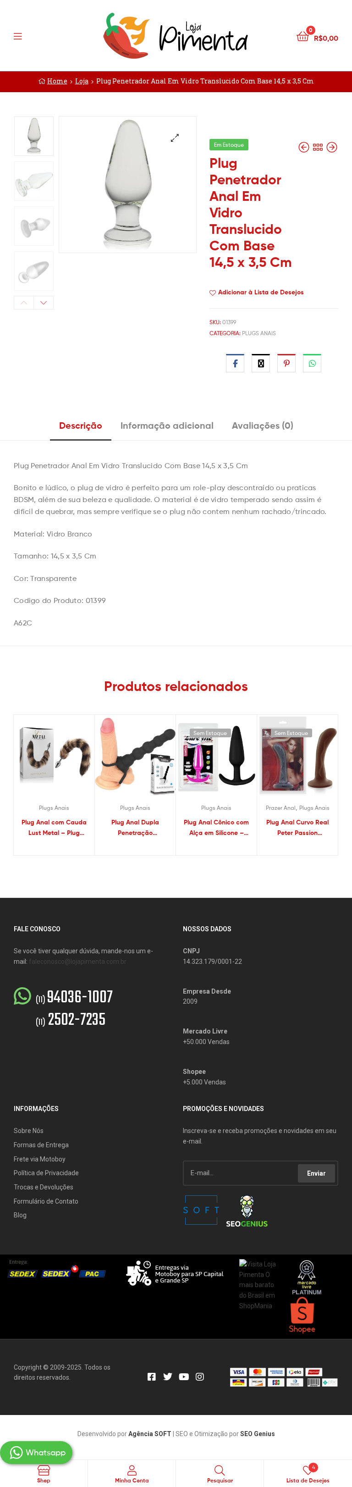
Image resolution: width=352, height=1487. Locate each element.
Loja (81, 81)
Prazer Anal (281, 807)
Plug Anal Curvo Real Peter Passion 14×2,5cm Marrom (297, 828)
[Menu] (37, 35)
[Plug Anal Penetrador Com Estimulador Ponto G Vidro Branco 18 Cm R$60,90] (304, 147)
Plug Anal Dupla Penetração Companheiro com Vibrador (135, 828)
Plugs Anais (259, 333)
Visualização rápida (65, 758)
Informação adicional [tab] (167, 425)
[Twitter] (167, 1377)
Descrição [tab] (80, 425)
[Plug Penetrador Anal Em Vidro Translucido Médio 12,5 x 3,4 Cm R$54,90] (331, 147)
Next (43, 303)
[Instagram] (199, 1377)
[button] (175, 137)
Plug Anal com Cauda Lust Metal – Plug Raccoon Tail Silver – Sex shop (54, 828)
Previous (24, 303)
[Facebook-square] (151, 1377)
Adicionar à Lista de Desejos (261, 292)
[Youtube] (183, 1377)
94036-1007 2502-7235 (74, 1009)
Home (57, 81)
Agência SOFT (149, 1433)
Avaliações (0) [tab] (262, 425)
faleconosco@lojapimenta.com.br (77, 961)
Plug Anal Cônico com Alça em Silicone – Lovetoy (216, 828)
